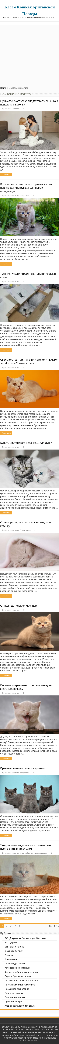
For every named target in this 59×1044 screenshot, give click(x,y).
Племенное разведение (17, 989)
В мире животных (14, 951)
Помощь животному (15, 997)
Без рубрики (11, 942)
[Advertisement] (29, 54)
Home (3, 88)
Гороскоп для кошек (15, 963)
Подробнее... (6, 174)
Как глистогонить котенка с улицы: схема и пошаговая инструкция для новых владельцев (27, 188)
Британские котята (10, 109)
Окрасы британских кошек (18, 976)
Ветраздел (24, 195)
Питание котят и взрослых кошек (21, 980)
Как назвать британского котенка (21, 972)
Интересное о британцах (17, 968)
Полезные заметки (14, 993)
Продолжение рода (14, 1001)
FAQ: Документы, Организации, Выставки (25, 938)
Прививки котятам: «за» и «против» (22, 768)
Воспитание (25, 530)
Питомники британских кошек (20, 984)
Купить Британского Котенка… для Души (26, 442)
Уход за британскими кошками (33, 853)
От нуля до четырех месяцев (18, 605)
